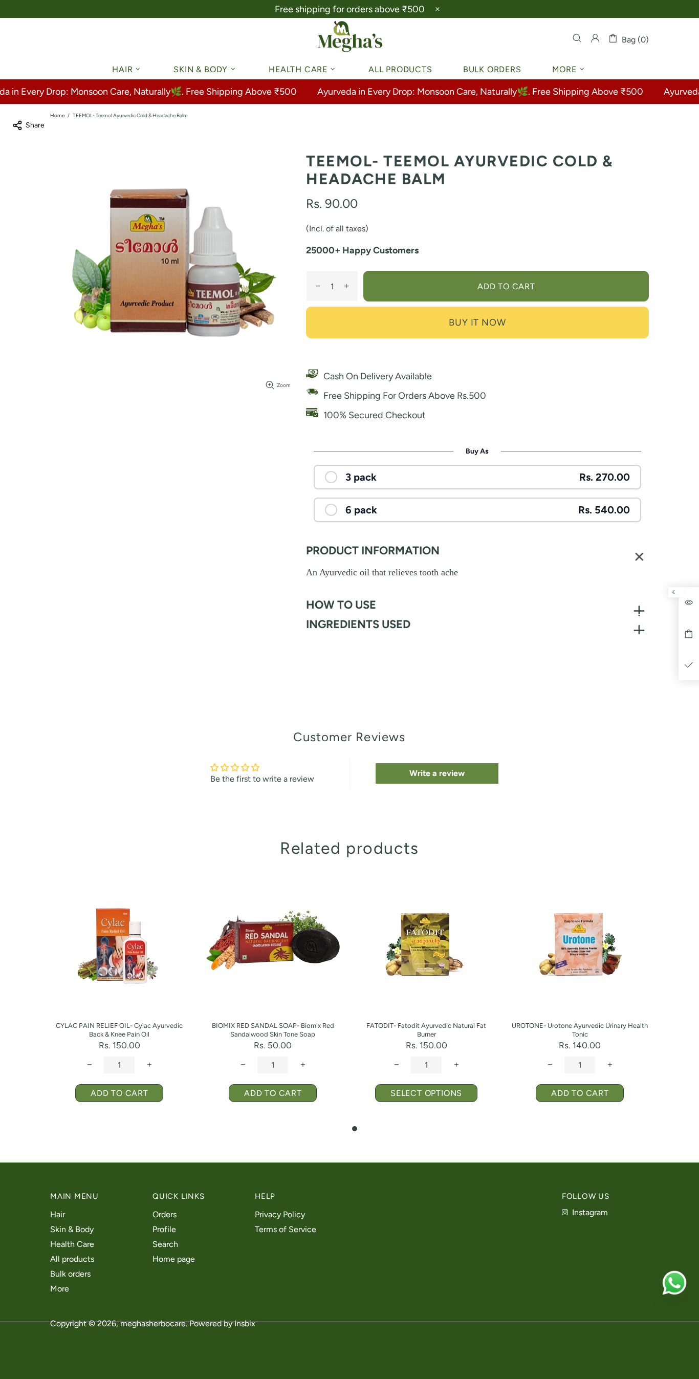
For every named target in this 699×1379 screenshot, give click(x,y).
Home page (173, 1259)
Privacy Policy (280, 1214)
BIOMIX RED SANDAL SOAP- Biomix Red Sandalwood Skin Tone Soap (273, 1030)
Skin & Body (72, 1229)
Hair (57, 1214)
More (59, 1289)
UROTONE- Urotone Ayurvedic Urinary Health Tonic (580, 1030)
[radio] (477, 477)
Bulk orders (70, 1274)
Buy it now (477, 322)
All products (72, 1259)
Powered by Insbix (222, 1323)
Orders (164, 1214)
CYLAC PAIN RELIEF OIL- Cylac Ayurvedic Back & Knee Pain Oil (119, 1030)
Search (165, 1244)
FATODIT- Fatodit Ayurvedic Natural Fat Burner (426, 1030)
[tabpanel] (426, 999)
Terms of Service (285, 1229)
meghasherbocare (349, 38)
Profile (164, 1229)
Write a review (437, 773)
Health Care (72, 1244)
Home (57, 115)
